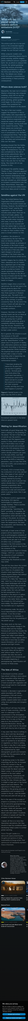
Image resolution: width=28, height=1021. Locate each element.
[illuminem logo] (5, 2)
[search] (14, 2)
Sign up (22, 2)
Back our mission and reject (14, 1018)
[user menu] (26, 2)
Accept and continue (14, 1014)
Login (17, 2)
